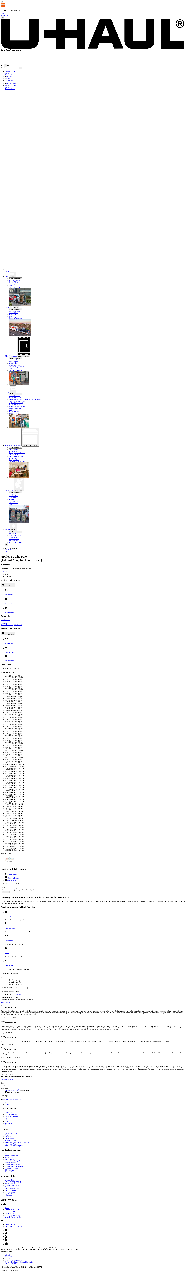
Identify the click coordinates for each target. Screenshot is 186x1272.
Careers (7, 1187)
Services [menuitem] (11, 499)
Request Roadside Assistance (12, 1099)
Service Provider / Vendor (12, 1215)
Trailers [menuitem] (7, 276)
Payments (8, 1118)
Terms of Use (9, 1258)
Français (7, 1103)
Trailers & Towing (9, 585)
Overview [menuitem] (12, 494)
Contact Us (8, 1113)
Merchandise (8, 1195)
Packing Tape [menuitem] (13, 458)
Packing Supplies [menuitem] (14, 451)
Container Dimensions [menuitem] (15, 370)
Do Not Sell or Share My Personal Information (19, 1262)
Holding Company (13, 1182)
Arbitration (8, 1255)
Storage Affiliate (10, 1224)
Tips (6, 1120)
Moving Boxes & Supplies (13, 1161)
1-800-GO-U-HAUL (12, 1090)
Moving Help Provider (12, 1212)
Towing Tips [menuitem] (12, 314)
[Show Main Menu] (2, 17)
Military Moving (10, 1183)
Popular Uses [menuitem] (13, 363)
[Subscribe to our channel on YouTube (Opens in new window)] (6, 1244)
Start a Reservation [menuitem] (14, 280)
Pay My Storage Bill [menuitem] (15, 408)
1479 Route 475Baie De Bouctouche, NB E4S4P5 (11, 624)
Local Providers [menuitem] (13, 496)
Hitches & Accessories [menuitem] (15, 287)
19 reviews (13, 565)
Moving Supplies (9, 612)
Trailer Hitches (9, 940)
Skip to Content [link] (5, 15)
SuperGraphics (9, 1194)
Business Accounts (10, 1154)
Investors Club (12, 1189)
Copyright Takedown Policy (13, 1260)
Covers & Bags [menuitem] (13, 454)
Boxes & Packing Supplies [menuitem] (13, 445)
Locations (10, 1264)
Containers (23, 356)
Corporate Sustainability (12, 1185)
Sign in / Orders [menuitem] (11, 83)
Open (2, 13)
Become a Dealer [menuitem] (10, 75)
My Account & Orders (11, 1116)
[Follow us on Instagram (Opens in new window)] (6, 1233)
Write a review (5, 1002)
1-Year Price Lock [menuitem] (10, 71)
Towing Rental (9, 1138)
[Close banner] (2, 2)
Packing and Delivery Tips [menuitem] (19, 367)
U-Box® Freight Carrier (12, 1209)
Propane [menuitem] (7, 529)
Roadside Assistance (11, 1114)
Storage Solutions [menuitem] (14, 460)
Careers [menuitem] (7, 73)
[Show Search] (5, 65)
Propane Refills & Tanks (12, 1164)
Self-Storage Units (10, 1144)
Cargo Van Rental (10, 1135)
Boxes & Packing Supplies (30, 445)
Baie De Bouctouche (11, 550)
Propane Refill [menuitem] (13, 533)
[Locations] (8, 65)
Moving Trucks (9, 594)
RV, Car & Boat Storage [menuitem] (16, 403)
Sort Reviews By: (6, 987)
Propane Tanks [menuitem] (13, 540)
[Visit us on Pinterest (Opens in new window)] (6, 1236)
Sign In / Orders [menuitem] (9, 80)
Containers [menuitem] (11, 356)
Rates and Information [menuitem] (15, 360)
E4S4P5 (7, 552)
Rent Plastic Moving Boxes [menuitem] (17, 461)
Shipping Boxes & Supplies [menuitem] (17, 453)
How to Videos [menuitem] (13, 282)
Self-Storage (8, 916)
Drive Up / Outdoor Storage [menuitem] (17, 406)
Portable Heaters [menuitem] (14, 539)
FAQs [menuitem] (10, 285)
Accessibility (8, 1123)
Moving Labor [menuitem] (9, 490)
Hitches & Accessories (11, 1156)
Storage (12, 392)
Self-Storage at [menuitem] (16, 397)
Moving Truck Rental (11, 1133)
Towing (7, 307)
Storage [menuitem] (7, 392)
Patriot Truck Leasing (11, 1168)
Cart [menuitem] (8, 78)
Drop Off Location (11, 890)
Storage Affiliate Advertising (13, 1226)
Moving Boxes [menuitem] (13, 449)
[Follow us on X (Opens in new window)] (6, 1242)
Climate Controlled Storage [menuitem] (17, 401)
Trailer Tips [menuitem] (12, 284)
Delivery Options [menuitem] (14, 362)
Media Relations (10, 1192)
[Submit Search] (20, 68)
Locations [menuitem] (9, 76)
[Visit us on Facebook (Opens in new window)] (6, 1230)
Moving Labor (19, 490)
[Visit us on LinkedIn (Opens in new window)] (6, 1239)
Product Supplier (10, 1213)
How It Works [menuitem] (13, 497)
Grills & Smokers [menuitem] (14, 537)
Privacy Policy (9, 1257)
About (9, 1180)
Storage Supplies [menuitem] (14, 413)
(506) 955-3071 (5, 571)
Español (7, 1104)
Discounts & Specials (11, 1172)
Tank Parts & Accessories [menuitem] (16, 542)
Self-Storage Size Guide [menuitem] (16, 404)
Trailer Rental (9, 1136)
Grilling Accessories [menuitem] (15, 535)
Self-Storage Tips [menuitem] (14, 411)
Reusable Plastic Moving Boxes (14, 1146)
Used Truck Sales (10, 1159)
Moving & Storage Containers (17, 1142)
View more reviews (7, 1080)
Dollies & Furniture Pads (12, 1140)
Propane (13, 529)
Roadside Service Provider (13, 1217)
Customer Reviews (10, 1125)
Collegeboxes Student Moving (14, 1166)
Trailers (12, 276)
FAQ (6, 1121)
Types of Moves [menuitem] (13, 501)
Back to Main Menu (15, 278)
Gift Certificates (9, 1170)
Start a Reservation (14, 311)
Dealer (7, 1208)
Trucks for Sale (9, 965)
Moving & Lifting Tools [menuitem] (16, 456)
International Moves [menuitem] (15, 365)
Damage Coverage (10, 1162)
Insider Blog (11, 1190)
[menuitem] (97, 311)
